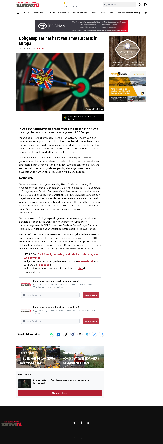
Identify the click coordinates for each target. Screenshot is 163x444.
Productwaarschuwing (128, 13)
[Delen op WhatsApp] (51, 334)
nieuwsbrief (85, 261)
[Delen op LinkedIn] (58, 334)
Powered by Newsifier (81, 438)
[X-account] (74, 422)
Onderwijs (63, 13)
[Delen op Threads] (65, 334)
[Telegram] (87, 334)
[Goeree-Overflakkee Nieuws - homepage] (27, 4)
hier (80, 268)
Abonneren (91, 295)
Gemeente (37, 13)
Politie (93, 13)
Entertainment (79, 13)
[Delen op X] (80, 334)
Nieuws (25, 13)
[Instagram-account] (88, 422)
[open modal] (145, 4)
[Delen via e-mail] (101, 334)
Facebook (44, 265)
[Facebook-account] (81, 422)
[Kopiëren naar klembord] (94, 334)
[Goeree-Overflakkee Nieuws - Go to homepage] (11, 423)
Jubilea (51, 13)
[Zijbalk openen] (17, 12)
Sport (102, 13)
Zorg (110, 13)
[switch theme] (140, 4)
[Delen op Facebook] (72, 334)
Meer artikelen (60, 393)
